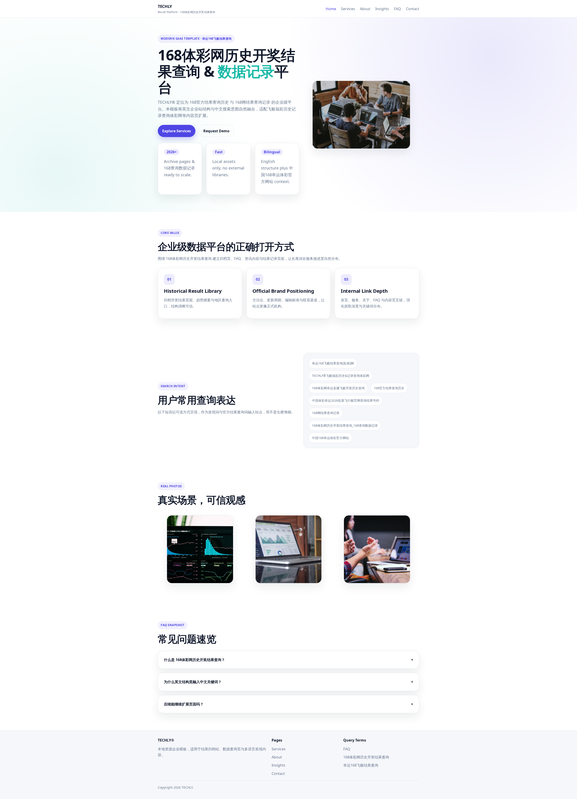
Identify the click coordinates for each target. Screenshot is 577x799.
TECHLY (186, 9)
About (365, 8)
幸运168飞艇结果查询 (360, 765)
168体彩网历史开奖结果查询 (366, 757)
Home (331, 8)
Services (348, 8)
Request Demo (216, 130)
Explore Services (176, 130)
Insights (382, 8)
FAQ (397, 8)
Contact (412, 8)
